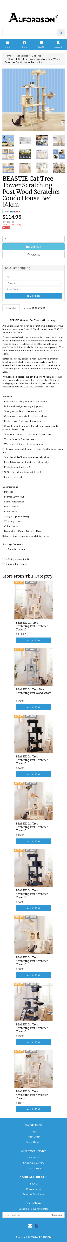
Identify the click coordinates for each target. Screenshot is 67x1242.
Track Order (33, 1136)
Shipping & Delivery (33, 1162)
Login (33, 1131)
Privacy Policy (33, 1188)
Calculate (34, 295)
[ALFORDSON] (33, 12)
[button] (33, 254)
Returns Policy (33, 1168)
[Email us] (30, 1225)
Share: (6, 211)
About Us (34, 1183)
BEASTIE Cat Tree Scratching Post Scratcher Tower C (32, 626)
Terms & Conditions (33, 1194)
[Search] (61, 32)
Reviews (27, 307)
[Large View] (8, 141)
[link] (36, 1225)
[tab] (11, 307)
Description (11, 307)
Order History (33, 1141)
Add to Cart (33, 640)
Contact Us (33, 1157)
